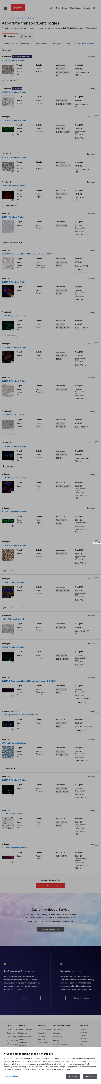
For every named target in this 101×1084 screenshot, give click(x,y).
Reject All (90, 1076)
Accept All (73, 1076)
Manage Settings (11, 1076)
